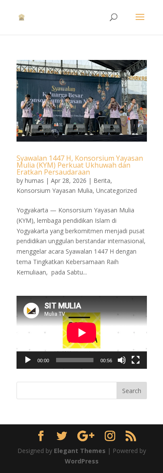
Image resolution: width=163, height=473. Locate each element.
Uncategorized (116, 190)
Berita (101, 180)
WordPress (82, 461)
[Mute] (121, 360)
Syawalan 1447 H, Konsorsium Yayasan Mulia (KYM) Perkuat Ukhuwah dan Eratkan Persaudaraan (80, 165)
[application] (82, 332)
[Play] (27, 360)
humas (34, 180)
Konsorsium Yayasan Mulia (55, 190)
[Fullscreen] (135, 360)
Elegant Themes (80, 451)
